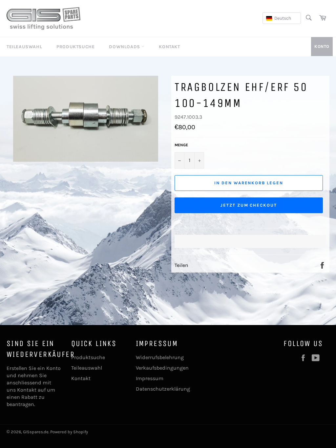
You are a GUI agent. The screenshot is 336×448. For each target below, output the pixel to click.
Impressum (149, 378)
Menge (181, 145)
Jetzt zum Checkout (248, 205)
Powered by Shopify (69, 431)
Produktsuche (75, 47)
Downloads (125, 47)
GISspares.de (36, 431)
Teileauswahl (24, 47)
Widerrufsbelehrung (160, 357)
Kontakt (169, 47)
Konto (321, 46)
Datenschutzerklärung (163, 389)
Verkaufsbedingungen (162, 368)
